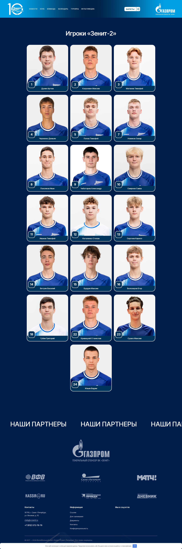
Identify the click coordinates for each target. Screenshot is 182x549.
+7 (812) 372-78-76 (33, 525)
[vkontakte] (100, 8)
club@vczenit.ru (31, 520)
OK (135, 546)
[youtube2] (103, 8)
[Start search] (116, 9)
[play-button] (106, 8)
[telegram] (110, 8)
